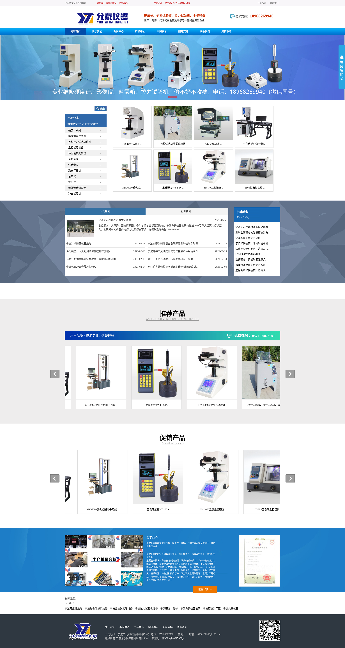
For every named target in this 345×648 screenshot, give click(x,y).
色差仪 (72, 176)
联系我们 (274, 3)
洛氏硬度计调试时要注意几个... (252, 259)
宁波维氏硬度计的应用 (248, 238)
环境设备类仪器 (77, 153)
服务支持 (168, 627)
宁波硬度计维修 (73, 608)
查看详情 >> (205, 589)
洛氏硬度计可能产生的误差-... (252, 248)
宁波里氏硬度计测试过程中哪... (252, 243)
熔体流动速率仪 (77, 188)
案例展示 (153, 627)
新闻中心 (124, 627)
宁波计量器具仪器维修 (78, 243)
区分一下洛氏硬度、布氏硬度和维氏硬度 (170, 259)
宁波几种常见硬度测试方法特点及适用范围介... (174, 251)
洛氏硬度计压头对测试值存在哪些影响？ (88, 251)
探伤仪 (72, 182)
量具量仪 (73, 159)
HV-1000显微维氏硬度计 (203, 405)
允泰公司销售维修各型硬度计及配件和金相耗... (92, 259)
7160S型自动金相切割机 (258, 509)
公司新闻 (105, 211)
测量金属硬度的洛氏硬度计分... (252, 232)
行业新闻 (186, 211)
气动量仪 (73, 165)
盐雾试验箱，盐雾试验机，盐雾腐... (258, 405)
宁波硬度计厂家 (212, 608)
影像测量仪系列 (77, 136)
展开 (342, 67)
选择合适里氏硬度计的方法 (250, 265)
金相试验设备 (75, 147)
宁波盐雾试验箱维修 (121, 608)
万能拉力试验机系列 (79, 142)
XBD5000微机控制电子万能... (92, 405)
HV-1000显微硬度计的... (248, 254)
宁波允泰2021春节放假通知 (81, 266)
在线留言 (261, 3)
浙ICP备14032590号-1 (174, 638)
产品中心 (139, 627)
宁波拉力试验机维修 (146, 608)
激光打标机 (74, 170)
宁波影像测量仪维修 (96, 608)
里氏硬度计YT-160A (148, 405)
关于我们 (110, 627)
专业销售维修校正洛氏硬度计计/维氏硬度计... (173, 266)
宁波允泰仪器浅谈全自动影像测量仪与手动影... (174, 243)
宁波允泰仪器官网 (190, 608)
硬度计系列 (74, 130)
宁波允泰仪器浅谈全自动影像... (252, 227)
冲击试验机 (74, 193)
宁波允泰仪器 (230, 608)
